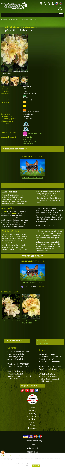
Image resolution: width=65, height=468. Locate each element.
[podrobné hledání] (41, 3)
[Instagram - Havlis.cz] (32, 391)
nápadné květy (28, 144)
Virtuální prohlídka (42, 342)
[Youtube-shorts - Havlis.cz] (22, 391)
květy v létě (27, 139)
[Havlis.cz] (14, 6)
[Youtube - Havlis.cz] (27, 391)
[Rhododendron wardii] (31, 306)
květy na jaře (27, 137)
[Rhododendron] (11, 306)
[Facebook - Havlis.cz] (36, 391)
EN (60, 3)
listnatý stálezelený (29, 141)
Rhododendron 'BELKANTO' (10, 321)
